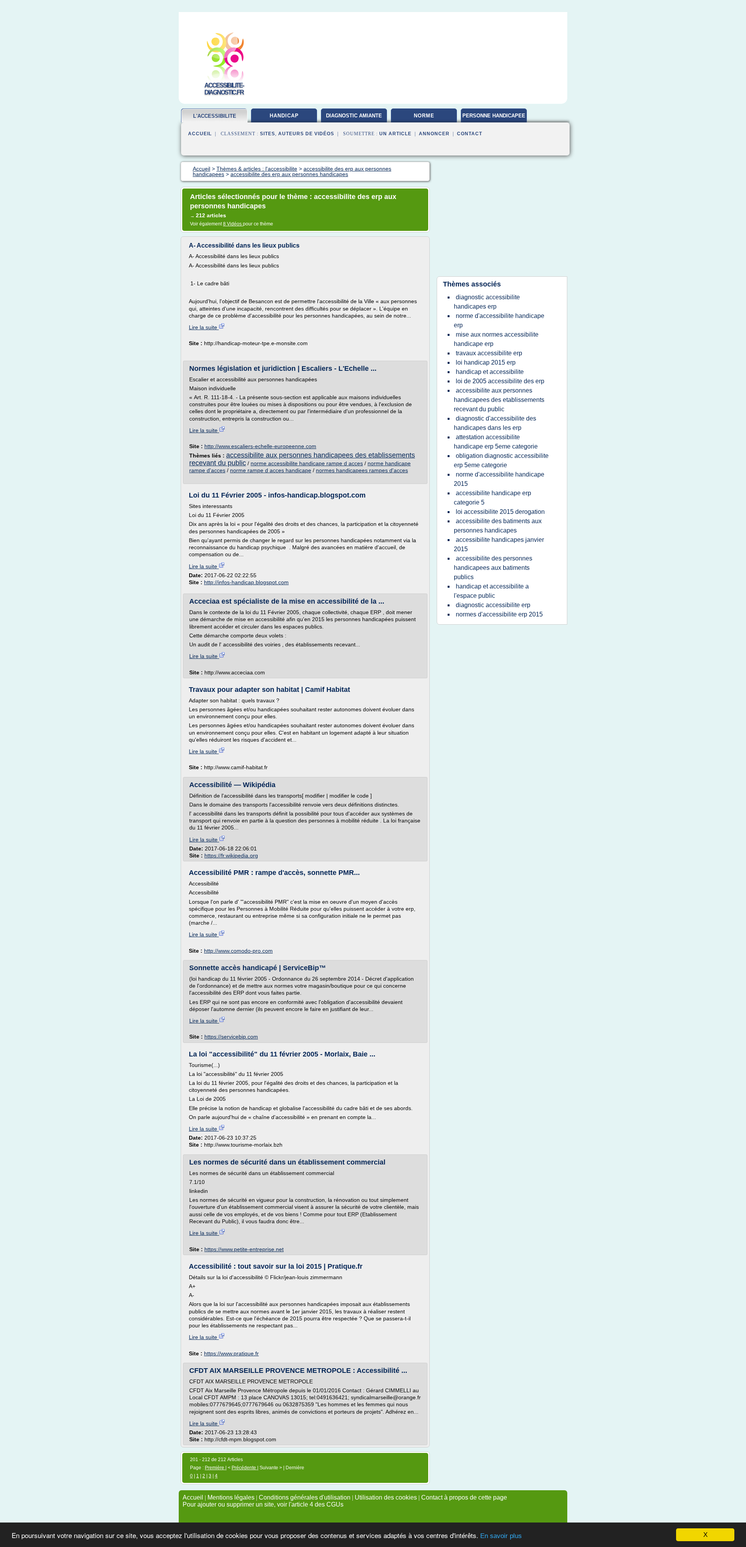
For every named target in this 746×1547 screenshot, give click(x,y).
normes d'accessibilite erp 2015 (499, 614)
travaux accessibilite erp (489, 353)
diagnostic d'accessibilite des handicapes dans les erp (495, 423)
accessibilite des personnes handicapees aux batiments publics (493, 567)
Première (215, 1467)
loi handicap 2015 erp (486, 362)
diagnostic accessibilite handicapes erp (487, 302)
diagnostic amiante (354, 116)
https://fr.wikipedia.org (231, 855)
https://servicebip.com (231, 1037)
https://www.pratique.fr (231, 1353)
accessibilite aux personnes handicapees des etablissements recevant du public (302, 458)
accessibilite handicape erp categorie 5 (492, 498)
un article (395, 133)
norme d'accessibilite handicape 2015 (499, 479)
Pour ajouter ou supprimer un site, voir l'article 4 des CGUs (263, 1504)
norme (424, 116)
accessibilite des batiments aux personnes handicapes (498, 526)
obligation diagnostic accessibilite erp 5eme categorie (501, 460)
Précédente (244, 1467)
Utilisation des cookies (386, 1497)
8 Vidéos (233, 224)
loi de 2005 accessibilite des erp (500, 381)
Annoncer (434, 133)
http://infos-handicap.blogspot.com (246, 582)
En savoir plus (501, 1536)
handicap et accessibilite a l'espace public (491, 591)
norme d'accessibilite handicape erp (499, 320)
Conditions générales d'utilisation (304, 1497)
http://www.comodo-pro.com (238, 951)
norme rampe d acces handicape (270, 470)
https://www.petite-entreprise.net (244, 1249)
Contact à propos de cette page (464, 1497)
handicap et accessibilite (490, 371)
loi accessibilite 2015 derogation (500, 511)
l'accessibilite (214, 116)
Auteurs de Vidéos (306, 133)
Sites (267, 133)
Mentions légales (230, 1497)
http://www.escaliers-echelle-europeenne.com (260, 446)
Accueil (200, 133)
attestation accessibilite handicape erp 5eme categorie (496, 442)
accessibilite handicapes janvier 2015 (499, 544)
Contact (469, 133)
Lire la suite (204, 327)
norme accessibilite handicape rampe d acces (307, 463)
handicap (284, 116)
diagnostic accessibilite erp (493, 605)
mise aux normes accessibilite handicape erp (496, 339)
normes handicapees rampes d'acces (362, 470)
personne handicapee (493, 116)
